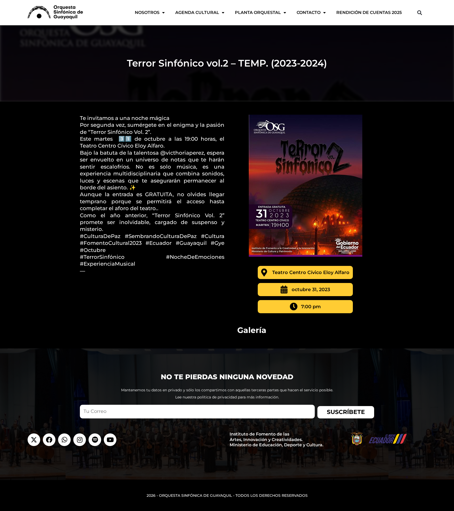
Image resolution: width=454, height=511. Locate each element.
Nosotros (147, 12)
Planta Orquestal (258, 12)
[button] (419, 12)
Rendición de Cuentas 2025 (369, 12)
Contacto (309, 12)
